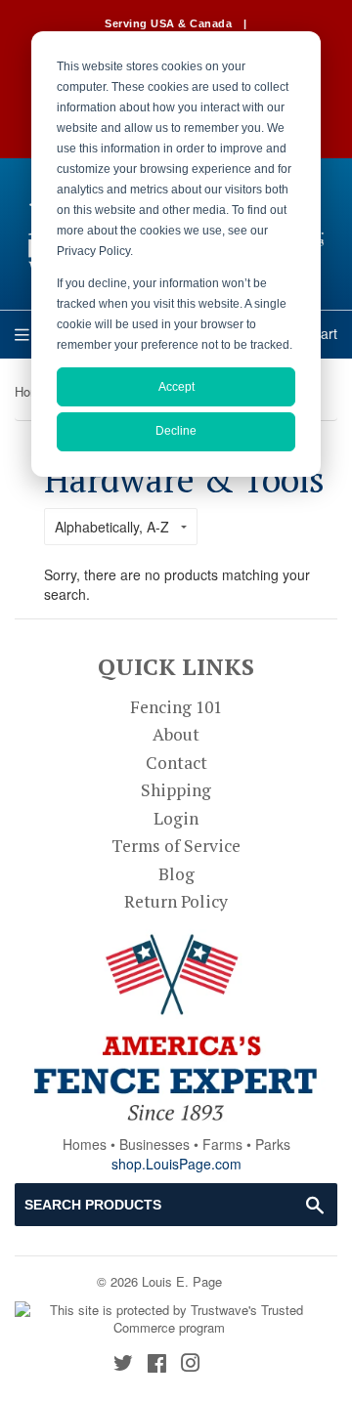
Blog (176, 874)
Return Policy (176, 901)
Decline (176, 431)
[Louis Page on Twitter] (123, 1364)
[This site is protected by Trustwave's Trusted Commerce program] (169, 1319)
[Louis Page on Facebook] (157, 1364)
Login (176, 818)
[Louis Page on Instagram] (190, 1364)
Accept (176, 387)
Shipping (176, 790)
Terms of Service (176, 845)
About (176, 734)
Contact (176, 762)
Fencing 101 (176, 707)
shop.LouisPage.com (176, 1163)
